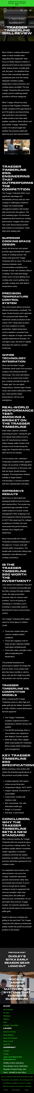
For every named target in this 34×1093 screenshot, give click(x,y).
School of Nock (9, 1032)
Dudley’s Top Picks (10, 1025)
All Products (8, 1009)
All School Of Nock (17, 22)
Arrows (6, 1013)
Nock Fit (6, 1044)
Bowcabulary (8, 1035)
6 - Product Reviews (17, 19)
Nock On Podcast (10, 1038)
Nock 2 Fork (8, 1041)
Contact (6, 1051)
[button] (27, 10)
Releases (6, 1016)
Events (6, 1054)
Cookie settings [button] (15, 1090)
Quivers (6, 1019)
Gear (5, 1022)
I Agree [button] (26, 1090)
